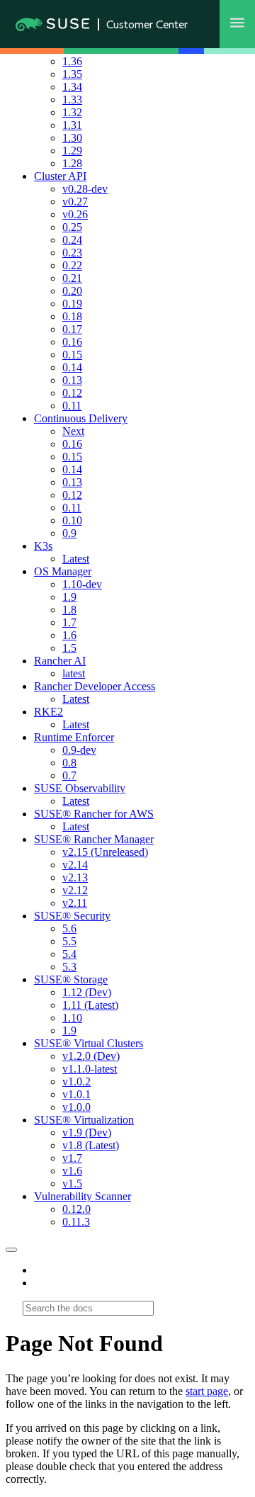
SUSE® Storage (71, 979)
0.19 (72, 304)
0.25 (72, 227)
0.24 (72, 240)
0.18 (72, 316)
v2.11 (74, 903)
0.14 (72, 367)
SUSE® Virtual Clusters (88, 1043)
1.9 (69, 597)
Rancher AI (60, 661)
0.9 (69, 533)
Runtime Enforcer (74, 737)
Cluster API (60, 176)
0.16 (72, 342)
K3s (43, 546)
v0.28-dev (85, 189)
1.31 (72, 125)
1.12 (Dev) (86, 992)
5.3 (69, 967)
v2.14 (75, 865)
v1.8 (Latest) (90, 1145)
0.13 (72, 380)
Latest (75, 559)
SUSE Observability (79, 788)
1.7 (69, 622)
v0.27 (75, 202)
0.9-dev (79, 750)
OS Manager (62, 571)
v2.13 (75, 877)
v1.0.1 (76, 1094)
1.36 (72, 61)
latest (73, 673)
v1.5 (72, 1183)
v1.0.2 (76, 1081)
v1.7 (72, 1158)
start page (207, 1391)
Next (73, 431)
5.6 (69, 928)
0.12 (72, 393)
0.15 (72, 355)
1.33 (72, 100)
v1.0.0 (76, 1107)
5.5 (69, 941)
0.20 (72, 291)
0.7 (69, 775)
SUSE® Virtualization (84, 1120)
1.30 (72, 138)
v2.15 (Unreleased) (105, 852)
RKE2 (48, 712)
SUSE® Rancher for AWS (94, 814)
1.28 (72, 163)
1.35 (72, 74)
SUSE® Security (72, 916)
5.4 (69, 954)
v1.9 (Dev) (86, 1132)
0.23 (72, 253)
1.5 (69, 648)
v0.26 (75, 214)
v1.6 (72, 1171)
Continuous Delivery (81, 418)
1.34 (72, 87)
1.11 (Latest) (90, 1005)
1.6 (69, 635)
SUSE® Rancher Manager (94, 839)
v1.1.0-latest (89, 1069)
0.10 (72, 520)
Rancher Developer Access (94, 686)
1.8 (69, 610)
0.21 (72, 278)
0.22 (72, 265)
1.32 (72, 112)
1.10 (72, 1018)
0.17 (72, 329)
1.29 (72, 151)
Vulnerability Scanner (82, 1196)
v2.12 (75, 890)
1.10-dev (82, 584)
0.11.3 (76, 1222)
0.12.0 (76, 1209)
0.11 (71, 406)
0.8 (69, 763)
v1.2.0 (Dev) (91, 1056)
